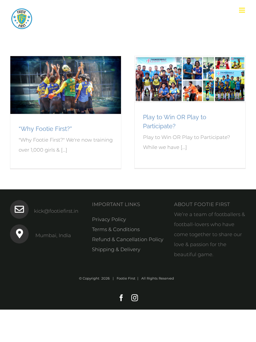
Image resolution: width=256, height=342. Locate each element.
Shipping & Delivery (116, 249)
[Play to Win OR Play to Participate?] (190, 79)
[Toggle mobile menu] (242, 10)
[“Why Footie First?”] (65, 85)
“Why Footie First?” (45, 128)
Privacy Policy (109, 219)
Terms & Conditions (116, 229)
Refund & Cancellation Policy (127, 239)
